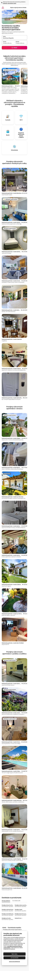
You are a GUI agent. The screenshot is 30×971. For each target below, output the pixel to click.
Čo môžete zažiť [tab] (16, 900)
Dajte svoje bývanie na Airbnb (18, 7)
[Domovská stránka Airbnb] (3, 7)
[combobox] (14, 38)
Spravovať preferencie (14, 961)
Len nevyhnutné (14, 957)
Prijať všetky (14, 954)
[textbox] (8, 43)
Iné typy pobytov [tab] (6, 900)
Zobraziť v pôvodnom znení (9, 3)
